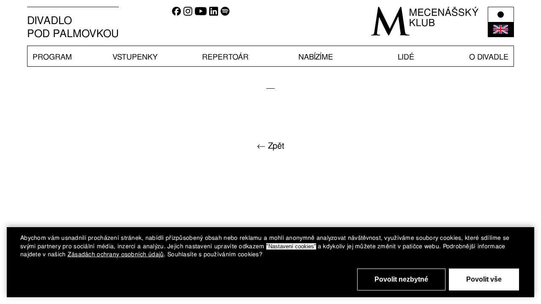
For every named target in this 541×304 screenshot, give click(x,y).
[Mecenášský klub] (424, 21)
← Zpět (270, 145)
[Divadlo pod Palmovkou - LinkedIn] (213, 13)
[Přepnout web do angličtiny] (501, 22)
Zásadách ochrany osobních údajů (116, 254)
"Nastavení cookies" (291, 246)
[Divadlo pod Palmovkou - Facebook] (176, 13)
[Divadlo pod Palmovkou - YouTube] (201, 13)
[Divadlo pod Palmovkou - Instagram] (187, 13)
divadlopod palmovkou (73, 27)
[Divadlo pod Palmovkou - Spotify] (225, 13)
